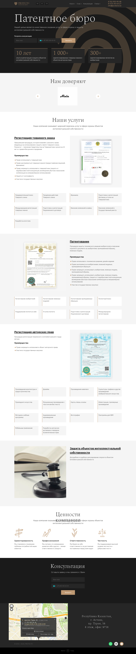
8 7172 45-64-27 (114, 4)
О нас (78, 4)
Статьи (97, 4)
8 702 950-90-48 (114, 2)
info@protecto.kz (114, 6)
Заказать (68, 40)
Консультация (88, 4)
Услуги (71, 4)
